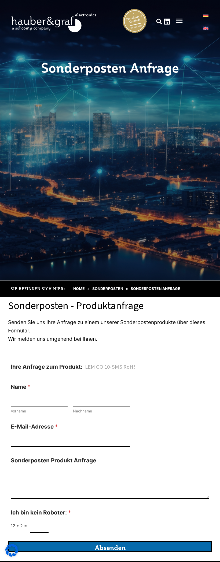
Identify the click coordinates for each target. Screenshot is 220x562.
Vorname (18, 411)
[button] (159, 21)
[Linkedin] (166, 21)
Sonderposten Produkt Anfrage (53, 460)
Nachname (82, 411)
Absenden (110, 547)
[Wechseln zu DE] (205, 15)
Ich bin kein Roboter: (41, 512)
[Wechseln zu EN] (205, 28)
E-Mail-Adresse (34, 426)
